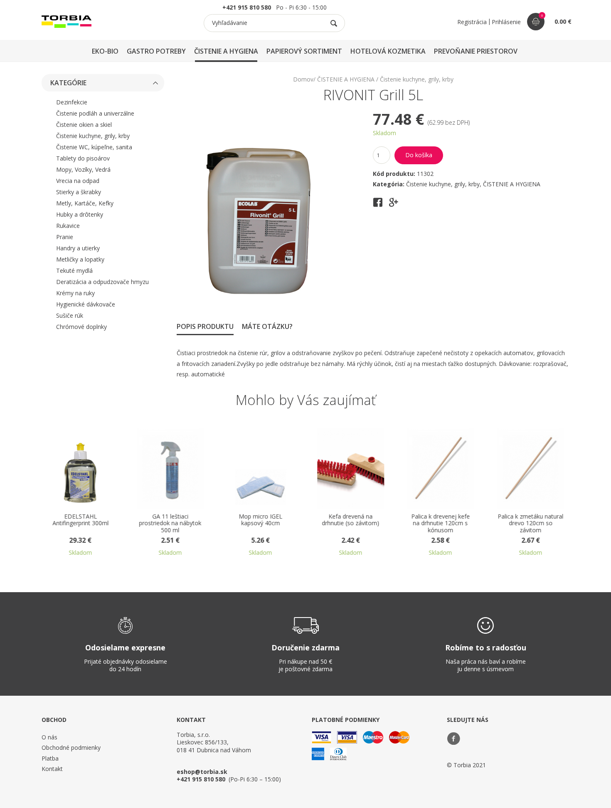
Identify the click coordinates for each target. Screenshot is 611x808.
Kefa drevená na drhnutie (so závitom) (325, 520)
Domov (303, 79)
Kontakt (52, 769)
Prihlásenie (506, 22)
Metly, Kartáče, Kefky (84, 203)
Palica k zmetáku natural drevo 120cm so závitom (505, 523)
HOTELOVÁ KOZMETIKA (388, 51)
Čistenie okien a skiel (84, 124)
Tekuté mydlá (74, 270)
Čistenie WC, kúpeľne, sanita (94, 147)
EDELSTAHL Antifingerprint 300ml (55, 520)
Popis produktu (205, 326)
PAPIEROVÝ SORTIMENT (304, 51)
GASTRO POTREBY (156, 51)
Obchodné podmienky (71, 747)
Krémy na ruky (75, 293)
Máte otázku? (267, 326)
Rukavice (68, 226)
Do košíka (418, 155)
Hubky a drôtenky (79, 214)
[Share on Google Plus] (394, 205)
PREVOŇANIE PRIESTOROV (475, 51)
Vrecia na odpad (77, 181)
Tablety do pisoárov (83, 158)
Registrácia (472, 22)
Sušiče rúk (69, 315)
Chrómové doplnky (81, 327)
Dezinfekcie (71, 102)
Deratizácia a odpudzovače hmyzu (102, 282)
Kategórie (68, 82)
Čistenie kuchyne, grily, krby (93, 136)
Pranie (64, 237)
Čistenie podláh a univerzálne (95, 113)
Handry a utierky (78, 248)
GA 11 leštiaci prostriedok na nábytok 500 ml (145, 523)
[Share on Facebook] (378, 205)
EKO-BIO (105, 51)
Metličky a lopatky (80, 259)
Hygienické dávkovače (85, 304)
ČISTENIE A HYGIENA (226, 51)
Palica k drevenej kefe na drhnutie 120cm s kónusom (415, 523)
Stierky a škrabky (78, 192)
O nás (49, 737)
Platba (50, 758)
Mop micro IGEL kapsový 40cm (235, 520)
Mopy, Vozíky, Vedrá (83, 169)
